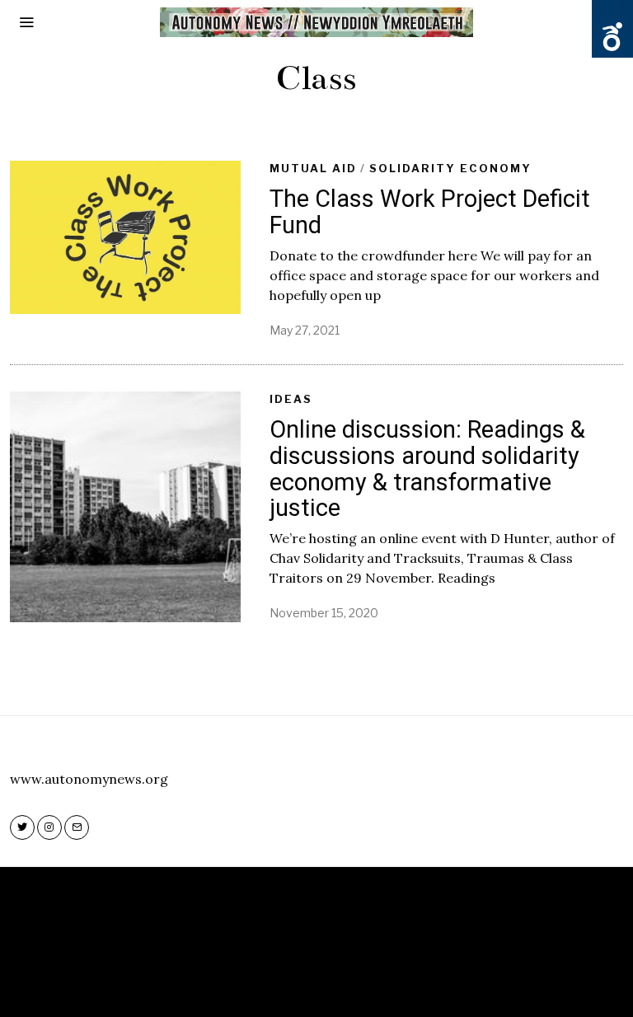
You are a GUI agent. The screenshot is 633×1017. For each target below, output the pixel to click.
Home (253, 979)
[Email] (76, 827)
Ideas (291, 398)
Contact (369, 979)
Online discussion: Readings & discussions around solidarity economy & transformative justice (427, 468)
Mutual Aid (313, 168)
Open (612, 37)
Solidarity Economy (450, 168)
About (305, 979)
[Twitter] (22, 827)
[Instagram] (49, 827)
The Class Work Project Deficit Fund (430, 212)
